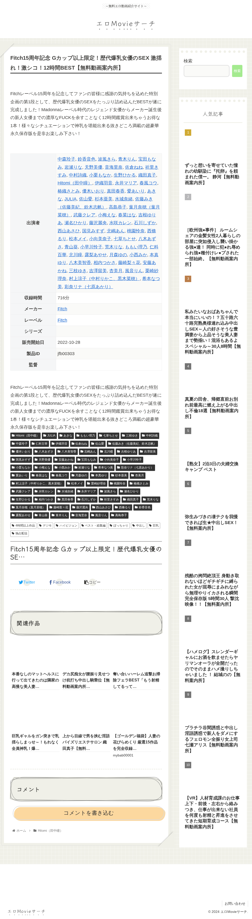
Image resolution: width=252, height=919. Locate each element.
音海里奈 (114, 167)
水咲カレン (120, 222)
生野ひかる (125, 175)
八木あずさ (46, 451)
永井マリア (126, 183)
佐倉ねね (134, 167)
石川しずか (145, 222)
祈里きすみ (111, 499)
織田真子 (147, 175)
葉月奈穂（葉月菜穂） (30, 507)
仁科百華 (41, 443)
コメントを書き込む (88, 813)
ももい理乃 (136, 246)
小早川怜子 (91, 246)
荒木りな (114, 246)
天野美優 (93, 167)
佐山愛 (85, 198)
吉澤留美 (98, 270)
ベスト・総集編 (95, 525)
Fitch (62, 308)
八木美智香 (80, 262)
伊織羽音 (103, 183)
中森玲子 (66, 159)
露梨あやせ (96, 254)
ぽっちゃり (120, 525)
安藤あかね (66, 459)
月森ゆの (118, 254)
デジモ (47, 525)
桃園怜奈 (136, 230)
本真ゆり (101, 475)
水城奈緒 (124, 198)
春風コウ (148, 183)
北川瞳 (75, 254)
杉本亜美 (103, 198)
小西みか (138, 254)
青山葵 (71, 246)
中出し (140, 525)
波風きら (107, 159)
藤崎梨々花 (129, 262)
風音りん (134, 270)
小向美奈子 (100, 238)
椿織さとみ (69, 191)
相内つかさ (105, 262)
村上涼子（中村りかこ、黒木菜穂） (104, 278)
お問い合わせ (235, 903)
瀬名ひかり (75, 222)
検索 (188, 61)
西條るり (125, 507)
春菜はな (127, 214)
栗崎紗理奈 (98, 483)
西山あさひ (69, 230)
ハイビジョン (68, 525)
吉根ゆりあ (128, 451)
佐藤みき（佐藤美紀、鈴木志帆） (134, 443)
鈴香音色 (86, 159)
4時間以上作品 (25, 525)
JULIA (70, 198)
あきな (67, 435)
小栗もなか (100, 175)
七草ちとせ (125, 238)
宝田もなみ (88, 459)
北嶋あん (116, 230)
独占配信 (21, 533)
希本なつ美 (105, 467)
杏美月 (116, 270)
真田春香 (116, 191)
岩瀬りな (73, 167)
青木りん (127, 159)
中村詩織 (78, 175)
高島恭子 (117, 207)
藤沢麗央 (98, 222)
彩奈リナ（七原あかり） (88, 286)
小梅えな (107, 214)
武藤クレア (84, 214)
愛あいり (136, 191)
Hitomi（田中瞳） (75, 183)
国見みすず (93, 230)
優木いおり (93, 191)
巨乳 (156, 525)
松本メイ (78, 238)
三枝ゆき (78, 270)
